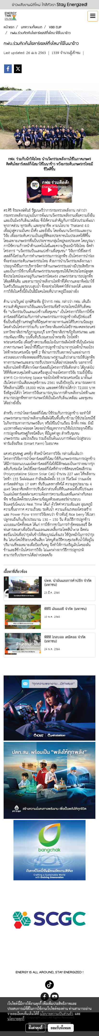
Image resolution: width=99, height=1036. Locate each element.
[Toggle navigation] (92, 16)
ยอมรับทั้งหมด (61, 1028)
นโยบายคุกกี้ (15, 1018)
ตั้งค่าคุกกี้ (35, 1028)
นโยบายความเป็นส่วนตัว (56, 1013)
